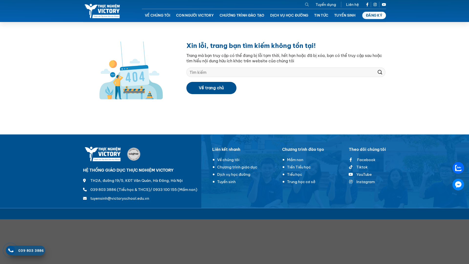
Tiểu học (294, 174)
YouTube (364, 174)
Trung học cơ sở (301, 181)
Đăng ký (374, 15)
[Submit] (380, 72)
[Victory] (102, 11)
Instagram (365, 181)
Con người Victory (195, 15)
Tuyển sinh (344, 15)
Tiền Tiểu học (299, 167)
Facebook (365, 159)
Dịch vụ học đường (289, 15)
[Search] (307, 4)
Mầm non (295, 159)
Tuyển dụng (326, 4)
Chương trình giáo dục (237, 167)
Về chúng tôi (157, 15)
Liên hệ (352, 4)
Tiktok (362, 167)
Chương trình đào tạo (242, 15)
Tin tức (321, 15)
